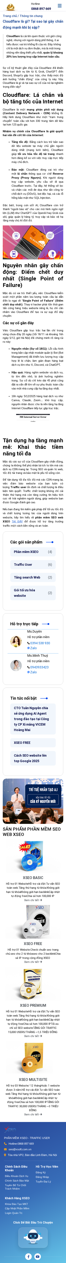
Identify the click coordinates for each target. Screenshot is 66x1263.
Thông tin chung (31, 16)
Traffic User (33, 564)
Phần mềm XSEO (33, 552)
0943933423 (39, 667)
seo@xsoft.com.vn (20, 1149)
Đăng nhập (42, 1176)
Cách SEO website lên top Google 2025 (30, 758)
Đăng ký (41, 1172)
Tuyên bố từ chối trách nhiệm (15, 1187)
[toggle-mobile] (61, 4)
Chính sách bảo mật (17, 1180)
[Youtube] (37, 1256)
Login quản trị (13, 1212)
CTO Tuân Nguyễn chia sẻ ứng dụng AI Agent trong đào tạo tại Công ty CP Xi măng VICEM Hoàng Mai (31, 719)
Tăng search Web (33, 577)
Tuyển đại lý (43, 1181)
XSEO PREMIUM (33, 1005)
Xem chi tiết (32, 900)
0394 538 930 (40, 643)
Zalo (33, 648)
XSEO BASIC (33, 878)
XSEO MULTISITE (33, 1079)
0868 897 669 (26, 1143)
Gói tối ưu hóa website (33, 593)
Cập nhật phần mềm (17, 1208)
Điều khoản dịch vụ (16, 1176)
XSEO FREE (22, 743)
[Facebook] (28, 1256)
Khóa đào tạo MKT (16, 1204)
